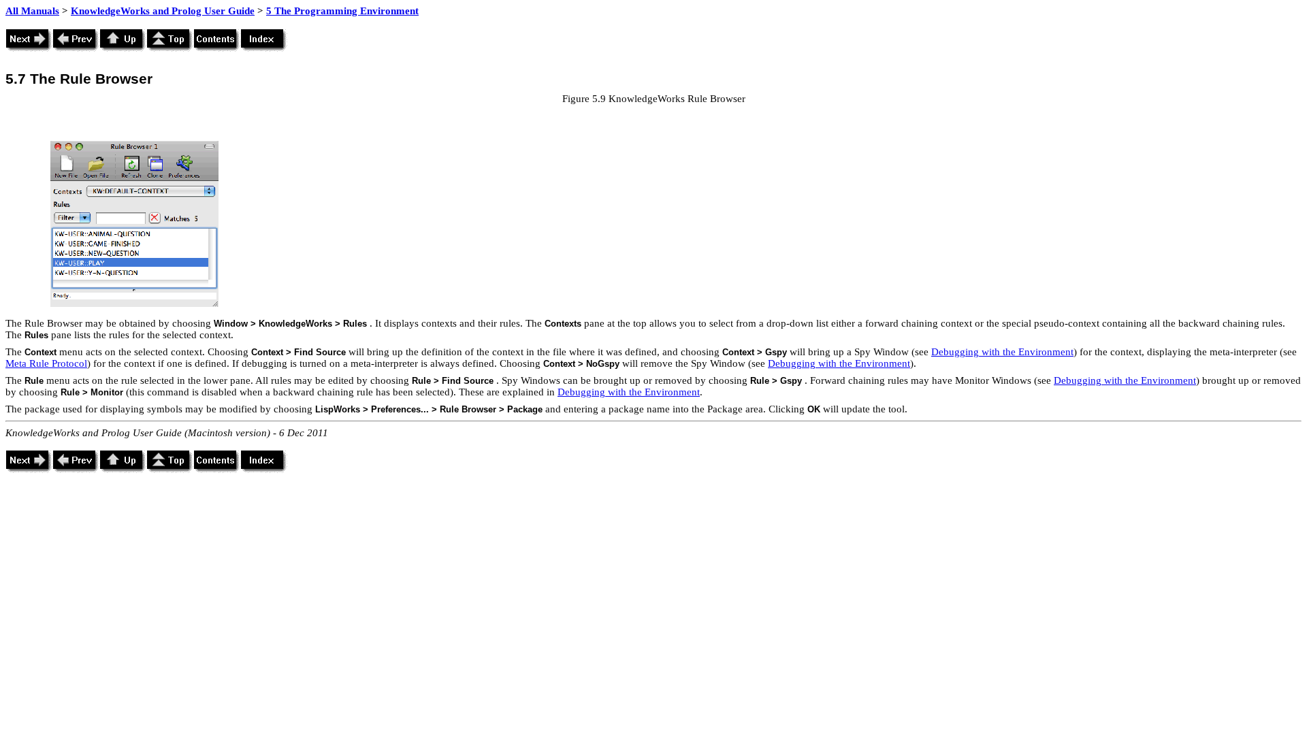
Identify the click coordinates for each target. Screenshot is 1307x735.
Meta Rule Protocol (46, 363)
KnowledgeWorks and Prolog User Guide (163, 10)
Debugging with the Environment (1002, 351)
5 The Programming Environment (342, 10)
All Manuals (32, 10)
